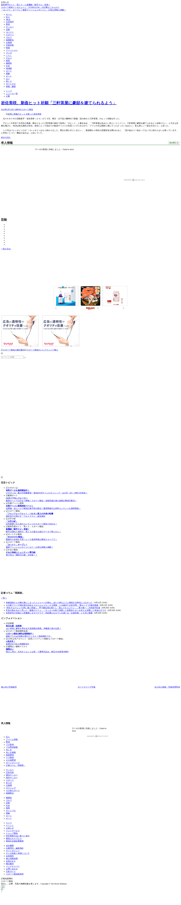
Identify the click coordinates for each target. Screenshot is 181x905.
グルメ (9, 58)
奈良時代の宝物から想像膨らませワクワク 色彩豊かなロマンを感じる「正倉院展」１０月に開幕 (49, 613)
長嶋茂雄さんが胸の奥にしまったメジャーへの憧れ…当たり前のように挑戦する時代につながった (49, 603)
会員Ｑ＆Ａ (11, 861)
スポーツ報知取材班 (15, 874)
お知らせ (10, 828)
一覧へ (4, 598)
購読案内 (10, 864)
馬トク (9, 81)
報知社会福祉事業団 (15, 841)
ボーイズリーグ (13, 763)
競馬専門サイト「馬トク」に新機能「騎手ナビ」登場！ (25, 5)
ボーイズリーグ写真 (86, 687)
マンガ (9, 53)
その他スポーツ (13, 791)
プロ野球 (10, 745)
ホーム (9, 14)
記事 (8, 96)
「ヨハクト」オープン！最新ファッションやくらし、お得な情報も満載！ (33, 10)
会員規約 (10, 856)
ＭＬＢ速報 (11, 752)
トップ (9, 91)
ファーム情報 (12, 739)
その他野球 (11, 760)
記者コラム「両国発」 (16, 765)
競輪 (8, 74)
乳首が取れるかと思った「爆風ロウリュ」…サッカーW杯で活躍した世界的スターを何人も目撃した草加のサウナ (56, 610)
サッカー (10, 27)
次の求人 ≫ (174, 143)
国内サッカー (12, 775)
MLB (8, 19)
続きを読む (6, 137)
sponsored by (128, 179)
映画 (8, 48)
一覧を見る (6, 249)
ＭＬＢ (9, 750)
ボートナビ (11, 84)
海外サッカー (12, 778)
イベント (10, 825)
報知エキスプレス (14, 838)
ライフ (9, 823)
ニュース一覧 (12, 94)
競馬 (8, 61)
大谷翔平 (10, 22)
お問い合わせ (12, 869)
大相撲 (9, 42)
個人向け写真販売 (9, 687)
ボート (9, 71)
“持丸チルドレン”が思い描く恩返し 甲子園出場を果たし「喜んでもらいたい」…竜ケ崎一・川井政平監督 (53, 608)
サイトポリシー (13, 851)
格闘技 (9, 63)
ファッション (12, 50)
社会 (8, 66)
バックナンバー (13, 866)
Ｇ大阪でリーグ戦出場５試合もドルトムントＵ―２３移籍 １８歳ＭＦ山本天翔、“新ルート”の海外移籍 (52, 605)
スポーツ (10, 35)
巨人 (8, 17)
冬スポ (9, 783)
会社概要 (10, 846)
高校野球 (10, 755)
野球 (8, 24)
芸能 (8, 30)
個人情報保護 (12, 858)
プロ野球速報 (12, 747)
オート (9, 76)
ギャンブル (11, 811)
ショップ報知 (12, 833)
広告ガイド (11, 871)
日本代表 (10, 772)
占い (8, 79)
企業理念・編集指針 (15, 848)
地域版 (9, 68)
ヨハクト (10, 32)
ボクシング (11, 788)
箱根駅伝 (10, 40)
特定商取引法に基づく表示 (18, 836)
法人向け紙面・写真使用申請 (167, 687)
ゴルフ (9, 37)
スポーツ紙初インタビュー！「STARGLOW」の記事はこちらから (30, 7)
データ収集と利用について (18, 853)
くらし (9, 55)
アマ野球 (10, 758)
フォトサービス (13, 831)
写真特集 (10, 45)
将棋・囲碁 (11, 86)
